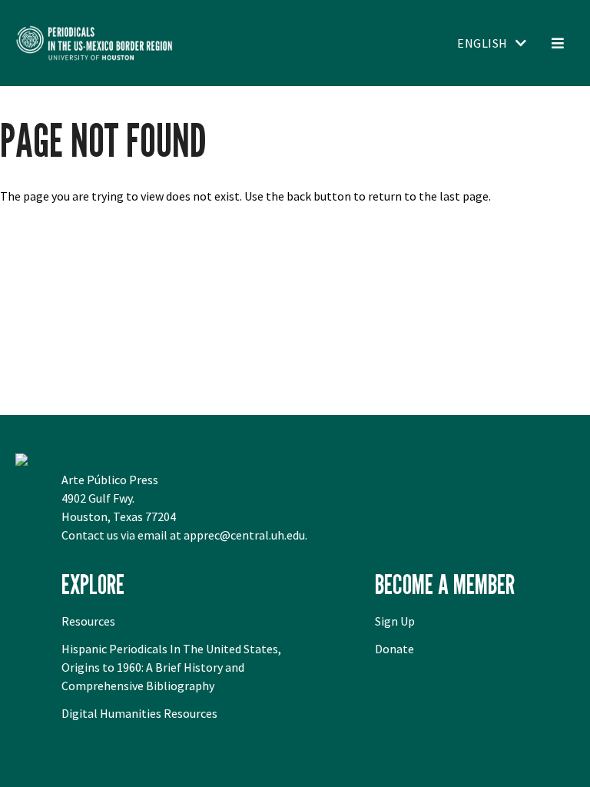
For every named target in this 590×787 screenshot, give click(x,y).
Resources (88, 621)
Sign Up (395, 621)
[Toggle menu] (557, 43)
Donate (394, 648)
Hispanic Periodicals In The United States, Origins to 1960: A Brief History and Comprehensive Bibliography (171, 667)
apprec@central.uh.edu (244, 535)
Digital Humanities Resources (139, 713)
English (482, 43)
